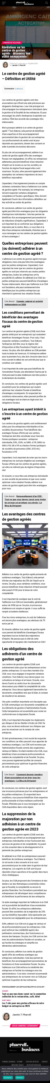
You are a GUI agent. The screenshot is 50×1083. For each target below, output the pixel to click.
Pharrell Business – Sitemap (12, 1061)
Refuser (20, 1078)
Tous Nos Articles (32, 1061)
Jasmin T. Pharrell (18, 65)
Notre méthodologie (34, 1065)
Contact (45, 1061)
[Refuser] (47, 1073)
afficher (19, 89)
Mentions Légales (18, 1065)
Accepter (8, 1078)
